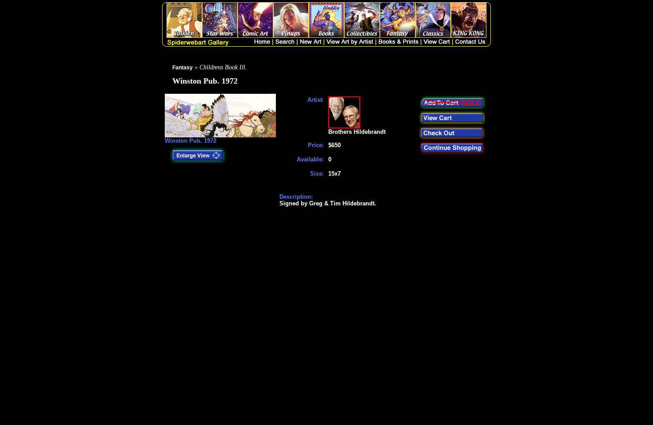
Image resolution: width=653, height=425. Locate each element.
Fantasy (182, 67)
